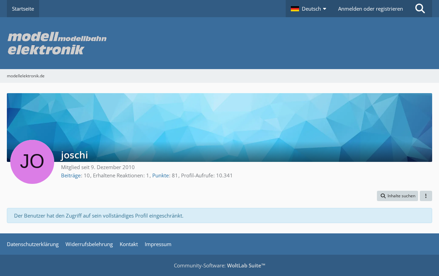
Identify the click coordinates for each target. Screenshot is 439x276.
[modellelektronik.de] (219, 43)
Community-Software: (219, 265)
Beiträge (71, 175)
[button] (309, 8)
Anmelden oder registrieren (370, 8)
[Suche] (420, 8)
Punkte (160, 175)
